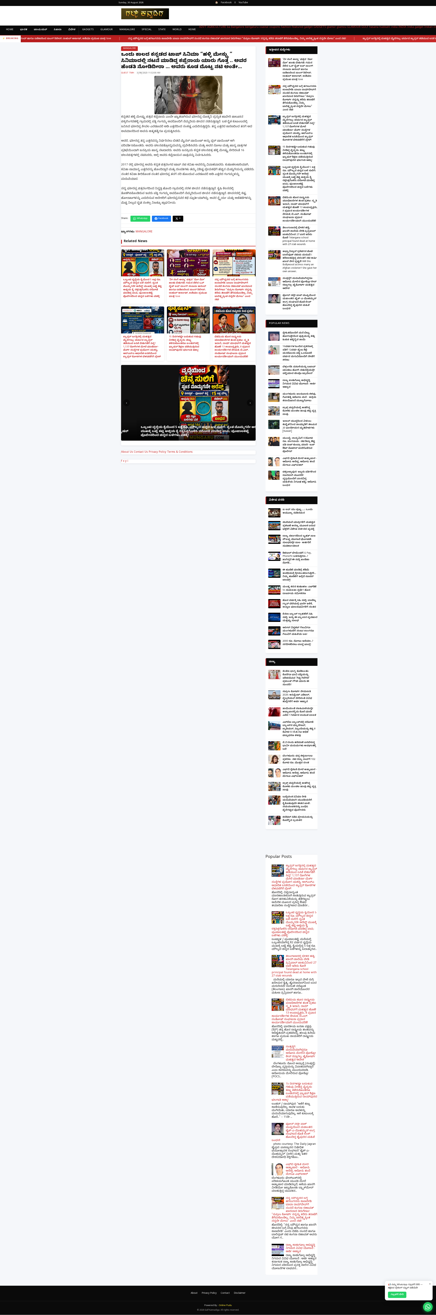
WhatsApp (142, 218)
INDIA (402, 27)
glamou (341, 27)
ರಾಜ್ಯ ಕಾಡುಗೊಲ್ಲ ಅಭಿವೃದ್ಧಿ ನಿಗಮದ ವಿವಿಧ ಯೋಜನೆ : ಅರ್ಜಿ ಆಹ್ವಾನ (299, 384)
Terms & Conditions (180, 452)
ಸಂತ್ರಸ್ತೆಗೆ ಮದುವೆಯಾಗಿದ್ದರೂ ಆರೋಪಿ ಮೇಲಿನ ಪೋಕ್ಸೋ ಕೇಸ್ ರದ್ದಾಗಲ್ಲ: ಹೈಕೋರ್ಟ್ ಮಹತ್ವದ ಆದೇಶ (299, 283)
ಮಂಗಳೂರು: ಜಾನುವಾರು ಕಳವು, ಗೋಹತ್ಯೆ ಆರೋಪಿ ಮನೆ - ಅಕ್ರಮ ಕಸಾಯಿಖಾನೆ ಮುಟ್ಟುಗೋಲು (299, 398)
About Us (127, 452)
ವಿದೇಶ (71, 30)
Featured (297, 27)
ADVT (202, 27)
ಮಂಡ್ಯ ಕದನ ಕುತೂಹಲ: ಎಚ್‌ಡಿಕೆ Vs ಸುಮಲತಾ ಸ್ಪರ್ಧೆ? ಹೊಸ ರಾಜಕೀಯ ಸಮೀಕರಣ (299, 590)
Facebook (226, 3)
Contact (225, 1293)
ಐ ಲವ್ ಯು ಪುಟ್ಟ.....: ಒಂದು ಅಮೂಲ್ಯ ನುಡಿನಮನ (298, 511)
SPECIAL (147, 30)
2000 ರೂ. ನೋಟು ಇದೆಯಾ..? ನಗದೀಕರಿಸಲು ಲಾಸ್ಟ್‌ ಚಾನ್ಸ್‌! (298, 643)
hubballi (384, 27)
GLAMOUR (106, 30)
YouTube (243, 3)
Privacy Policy (157, 452)
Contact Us (141, 452)
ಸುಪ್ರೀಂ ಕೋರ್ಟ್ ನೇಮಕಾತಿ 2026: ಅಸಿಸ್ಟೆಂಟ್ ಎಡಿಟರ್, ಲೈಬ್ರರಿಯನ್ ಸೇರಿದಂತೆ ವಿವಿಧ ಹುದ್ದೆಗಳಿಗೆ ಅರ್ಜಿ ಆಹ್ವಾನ (297, 697)
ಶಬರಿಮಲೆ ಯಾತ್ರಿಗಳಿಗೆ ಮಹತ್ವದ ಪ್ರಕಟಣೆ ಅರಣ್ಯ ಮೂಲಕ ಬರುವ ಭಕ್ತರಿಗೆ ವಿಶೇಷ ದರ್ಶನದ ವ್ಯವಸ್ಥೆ (299, 526)
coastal (263, 27)
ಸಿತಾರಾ (57, 30)
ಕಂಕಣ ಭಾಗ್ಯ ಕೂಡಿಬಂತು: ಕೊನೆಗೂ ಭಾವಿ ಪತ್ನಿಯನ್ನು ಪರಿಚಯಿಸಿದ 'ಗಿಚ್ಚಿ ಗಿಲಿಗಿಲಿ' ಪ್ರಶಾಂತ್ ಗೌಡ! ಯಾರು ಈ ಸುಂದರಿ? (296, 678)
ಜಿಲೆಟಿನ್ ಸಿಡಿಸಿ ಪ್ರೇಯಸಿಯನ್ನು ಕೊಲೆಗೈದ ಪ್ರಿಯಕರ (298, 819)
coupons (274, 27)
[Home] (142, 13)
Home (9, 30)
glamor (331, 27)
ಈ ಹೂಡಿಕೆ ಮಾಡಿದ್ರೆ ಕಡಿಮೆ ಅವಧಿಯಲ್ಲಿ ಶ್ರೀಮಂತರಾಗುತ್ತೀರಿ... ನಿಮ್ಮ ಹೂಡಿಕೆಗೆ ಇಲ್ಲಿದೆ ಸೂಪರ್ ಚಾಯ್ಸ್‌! (299, 575)
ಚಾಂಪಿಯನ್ (40, 30)
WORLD (177, 30)
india (394, 27)
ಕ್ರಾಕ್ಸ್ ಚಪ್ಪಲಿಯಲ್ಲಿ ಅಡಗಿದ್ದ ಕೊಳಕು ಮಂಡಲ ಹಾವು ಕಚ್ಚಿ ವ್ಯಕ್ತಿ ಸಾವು (299, 411)
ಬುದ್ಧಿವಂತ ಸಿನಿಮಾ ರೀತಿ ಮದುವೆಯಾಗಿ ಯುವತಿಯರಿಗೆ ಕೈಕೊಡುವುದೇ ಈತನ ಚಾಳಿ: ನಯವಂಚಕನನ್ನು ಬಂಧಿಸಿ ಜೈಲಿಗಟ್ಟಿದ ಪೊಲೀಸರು (297, 804)
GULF (364, 27)
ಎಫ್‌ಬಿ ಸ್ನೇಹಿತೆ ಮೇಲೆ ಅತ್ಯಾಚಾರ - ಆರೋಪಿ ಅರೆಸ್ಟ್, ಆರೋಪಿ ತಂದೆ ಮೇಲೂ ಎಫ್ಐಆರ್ (300, 462)
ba (228, 27)
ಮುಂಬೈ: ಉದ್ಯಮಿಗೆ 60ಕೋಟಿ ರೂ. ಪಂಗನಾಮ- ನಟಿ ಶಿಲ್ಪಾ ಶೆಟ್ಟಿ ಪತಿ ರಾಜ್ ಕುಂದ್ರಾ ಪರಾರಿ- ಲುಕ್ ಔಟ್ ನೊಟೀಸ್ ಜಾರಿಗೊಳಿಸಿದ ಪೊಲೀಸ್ (299, 445)
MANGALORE (127, 30)
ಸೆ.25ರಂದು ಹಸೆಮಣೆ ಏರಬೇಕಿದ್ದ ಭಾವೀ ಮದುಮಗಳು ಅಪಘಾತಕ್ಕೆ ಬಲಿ (299, 746)
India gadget (415, 27)
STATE (162, 30)
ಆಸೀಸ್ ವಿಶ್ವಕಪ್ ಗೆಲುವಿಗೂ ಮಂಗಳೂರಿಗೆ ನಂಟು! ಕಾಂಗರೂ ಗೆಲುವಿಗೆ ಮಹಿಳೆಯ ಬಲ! (298, 631)
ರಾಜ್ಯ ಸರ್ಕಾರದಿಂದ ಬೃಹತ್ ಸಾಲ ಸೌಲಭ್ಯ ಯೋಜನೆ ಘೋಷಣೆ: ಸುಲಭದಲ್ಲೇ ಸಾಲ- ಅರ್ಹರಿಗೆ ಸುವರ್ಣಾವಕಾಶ (299, 541)
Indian (428, 27)
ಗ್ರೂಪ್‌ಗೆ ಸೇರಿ (397, 1294)
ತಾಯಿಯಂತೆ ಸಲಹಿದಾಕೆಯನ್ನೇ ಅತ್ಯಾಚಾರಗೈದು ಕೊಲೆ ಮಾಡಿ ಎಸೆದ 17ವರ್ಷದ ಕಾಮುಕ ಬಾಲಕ (299, 712)
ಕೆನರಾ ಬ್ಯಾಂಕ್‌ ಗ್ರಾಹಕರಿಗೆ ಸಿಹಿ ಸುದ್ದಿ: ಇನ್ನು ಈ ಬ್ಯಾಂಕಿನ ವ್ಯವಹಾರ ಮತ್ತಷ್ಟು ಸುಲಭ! (300, 618)
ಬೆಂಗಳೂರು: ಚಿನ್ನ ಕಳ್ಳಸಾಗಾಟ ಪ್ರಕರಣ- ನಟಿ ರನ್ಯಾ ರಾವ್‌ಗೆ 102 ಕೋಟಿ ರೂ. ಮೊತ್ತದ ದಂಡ (299, 759)
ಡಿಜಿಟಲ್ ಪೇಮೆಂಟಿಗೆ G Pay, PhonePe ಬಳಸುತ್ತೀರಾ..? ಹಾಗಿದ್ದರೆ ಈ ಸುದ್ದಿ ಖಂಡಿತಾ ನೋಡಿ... (297, 558)
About (194, 1293)
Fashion (286, 27)
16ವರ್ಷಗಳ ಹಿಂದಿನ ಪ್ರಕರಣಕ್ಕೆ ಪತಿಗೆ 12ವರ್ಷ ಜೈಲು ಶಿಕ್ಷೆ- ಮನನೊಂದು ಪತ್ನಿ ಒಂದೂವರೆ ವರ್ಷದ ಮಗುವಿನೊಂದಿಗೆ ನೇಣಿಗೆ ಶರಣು (299, 353)
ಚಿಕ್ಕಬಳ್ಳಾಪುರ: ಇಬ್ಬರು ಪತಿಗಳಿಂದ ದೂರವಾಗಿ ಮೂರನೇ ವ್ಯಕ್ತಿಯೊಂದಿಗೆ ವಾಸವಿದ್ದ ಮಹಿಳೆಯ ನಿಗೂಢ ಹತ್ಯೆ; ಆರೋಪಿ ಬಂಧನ (299, 479)
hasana (373, 27)
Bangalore (237, 27)
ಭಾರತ (23, 30)
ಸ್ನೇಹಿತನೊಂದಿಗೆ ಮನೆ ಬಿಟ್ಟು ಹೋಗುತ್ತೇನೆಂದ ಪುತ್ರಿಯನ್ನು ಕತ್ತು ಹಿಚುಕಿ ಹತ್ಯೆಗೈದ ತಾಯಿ (299, 336)
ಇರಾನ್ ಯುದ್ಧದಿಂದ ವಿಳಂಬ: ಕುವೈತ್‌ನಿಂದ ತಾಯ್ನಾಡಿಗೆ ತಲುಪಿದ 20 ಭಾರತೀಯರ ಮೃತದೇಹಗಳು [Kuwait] (300, 426)
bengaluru (252, 27)
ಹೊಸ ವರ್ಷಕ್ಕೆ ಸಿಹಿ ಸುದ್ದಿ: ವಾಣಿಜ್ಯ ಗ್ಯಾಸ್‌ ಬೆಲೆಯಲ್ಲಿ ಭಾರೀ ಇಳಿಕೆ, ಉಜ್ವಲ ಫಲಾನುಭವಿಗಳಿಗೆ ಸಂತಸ (299, 604)
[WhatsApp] (428, 1307)
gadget (308, 27)
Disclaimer (239, 1293)
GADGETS (88, 30)
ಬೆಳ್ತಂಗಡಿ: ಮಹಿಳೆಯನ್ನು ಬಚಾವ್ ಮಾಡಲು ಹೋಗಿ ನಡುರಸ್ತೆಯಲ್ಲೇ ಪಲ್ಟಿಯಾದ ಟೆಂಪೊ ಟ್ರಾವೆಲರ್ (299, 370)
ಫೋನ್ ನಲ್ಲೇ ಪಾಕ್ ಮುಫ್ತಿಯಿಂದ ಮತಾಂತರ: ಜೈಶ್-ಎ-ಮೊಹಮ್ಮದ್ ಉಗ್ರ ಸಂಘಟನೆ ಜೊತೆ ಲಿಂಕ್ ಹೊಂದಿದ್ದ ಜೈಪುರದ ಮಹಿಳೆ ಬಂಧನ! (299, 302)
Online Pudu (225, 1305)
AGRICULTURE (216, 27)
